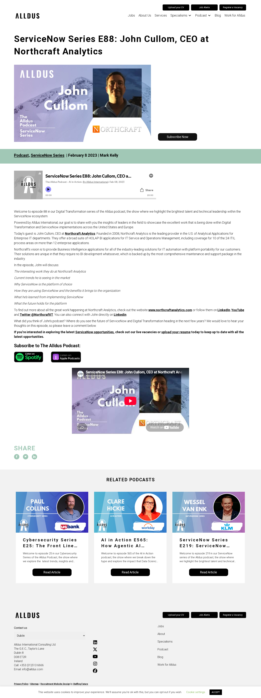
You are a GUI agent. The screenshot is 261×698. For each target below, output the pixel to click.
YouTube (237, 310)
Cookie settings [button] (195, 692)
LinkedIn (224, 310)
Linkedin (120, 314)
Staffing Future (80, 684)
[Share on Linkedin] (34, 456)
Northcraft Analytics (80, 233)
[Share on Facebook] (16, 456)
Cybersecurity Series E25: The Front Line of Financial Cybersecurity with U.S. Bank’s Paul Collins (50, 543)
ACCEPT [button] (216, 692)
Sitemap (34, 684)
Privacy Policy (21, 684)
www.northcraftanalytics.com (170, 310)
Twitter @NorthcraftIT (36, 314)
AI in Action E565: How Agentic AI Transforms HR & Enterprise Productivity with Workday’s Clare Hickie (124, 543)
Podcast (21, 155)
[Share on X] (25, 456)
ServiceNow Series (47, 155)
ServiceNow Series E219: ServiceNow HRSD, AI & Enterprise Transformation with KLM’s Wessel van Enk (208, 543)
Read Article (52, 572)
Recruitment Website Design (55, 684)
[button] (177, 137)
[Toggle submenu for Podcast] (209, 16)
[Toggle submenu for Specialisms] (190, 16)
